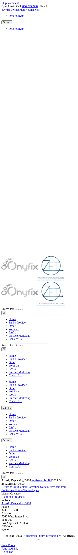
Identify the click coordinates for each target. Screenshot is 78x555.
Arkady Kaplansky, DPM (16, 503)
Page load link (9, 548)
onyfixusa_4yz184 (41, 480)
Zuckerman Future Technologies (42, 535)
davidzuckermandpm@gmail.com (20, 9)
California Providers (12, 496)
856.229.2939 (30, 6)
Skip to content (10, 3)
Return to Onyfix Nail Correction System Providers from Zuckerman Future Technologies (33, 488)
